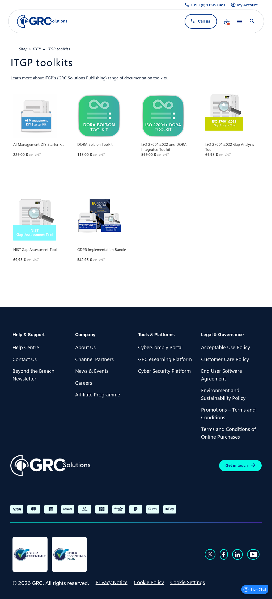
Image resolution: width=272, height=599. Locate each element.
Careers (83, 382)
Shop (23, 48)
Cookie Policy (149, 582)
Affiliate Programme (97, 394)
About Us (85, 347)
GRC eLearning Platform (165, 359)
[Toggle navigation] (239, 21)
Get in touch (237, 465)
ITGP (37, 48)
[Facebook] (224, 554)
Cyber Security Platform (164, 370)
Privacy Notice (112, 582)
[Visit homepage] (42, 21)
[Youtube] (253, 554)
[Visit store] (226, 21)
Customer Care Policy (225, 359)
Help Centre (25, 347)
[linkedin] (237, 554)
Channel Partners (94, 359)
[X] (210, 554)
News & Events (91, 370)
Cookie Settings (187, 582)
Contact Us (24, 359)
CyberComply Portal (160, 347)
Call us (204, 21)
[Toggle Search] (252, 21)
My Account (247, 5)
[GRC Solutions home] (50, 465)
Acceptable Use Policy (225, 347)
